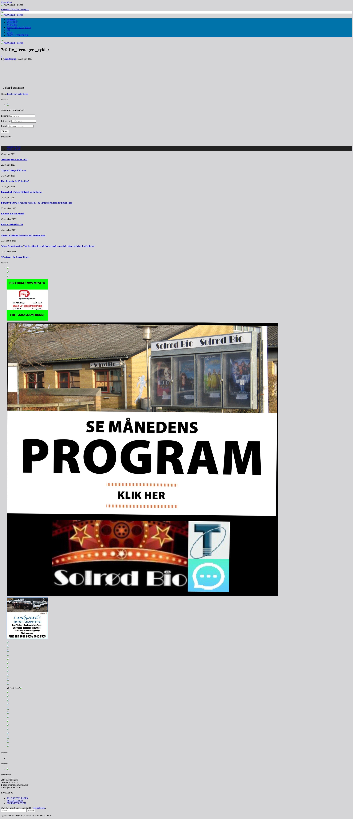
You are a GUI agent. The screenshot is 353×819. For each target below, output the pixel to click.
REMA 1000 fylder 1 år (12, 224)
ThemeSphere (39, 808)
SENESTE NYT (14, 147)
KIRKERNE (12, 25)
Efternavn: (5, 121)
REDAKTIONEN (15, 801)
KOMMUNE (12, 22)
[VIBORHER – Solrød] (12, 15)
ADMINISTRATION (16, 803)
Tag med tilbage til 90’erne (13, 170)
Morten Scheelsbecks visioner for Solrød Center (23, 235)
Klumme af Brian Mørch (12, 214)
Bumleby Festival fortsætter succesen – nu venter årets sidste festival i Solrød (36, 203)
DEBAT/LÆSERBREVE (17, 35)
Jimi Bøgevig (10, 59)
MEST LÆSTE (13, 149)
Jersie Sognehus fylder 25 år (14, 159)
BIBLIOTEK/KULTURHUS (19, 27)
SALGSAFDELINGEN (17, 798)
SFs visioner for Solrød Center (15, 257)
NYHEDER (11, 19)
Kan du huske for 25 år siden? (15, 181)
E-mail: (4, 126)
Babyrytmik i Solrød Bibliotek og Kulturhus (21, 192)
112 (8, 30)
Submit (31, 811)
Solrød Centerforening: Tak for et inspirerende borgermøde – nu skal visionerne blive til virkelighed (47, 246)
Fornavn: (5, 116)
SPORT (10, 32)
